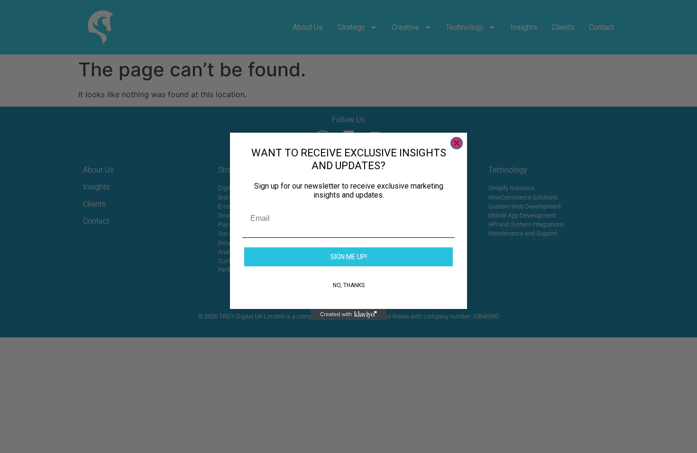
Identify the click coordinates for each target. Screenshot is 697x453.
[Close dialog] (456, 143)
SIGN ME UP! (348, 257)
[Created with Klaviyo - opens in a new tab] (348, 314)
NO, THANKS (349, 285)
